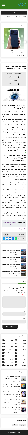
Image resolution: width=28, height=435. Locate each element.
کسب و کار (20, 362)
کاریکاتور (7, 359)
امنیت (7, 340)
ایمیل (24, 318)
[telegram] (7, 238)
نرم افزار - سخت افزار (7, 365)
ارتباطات (20, 340)
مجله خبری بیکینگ (21, 229)
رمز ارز (20, 353)
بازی (7, 343)
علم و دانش (7, 356)
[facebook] (13, 238)
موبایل (7, 362)
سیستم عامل (7, 353)
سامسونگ (6, 234)
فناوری (20, 359)
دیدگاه (24, 295)
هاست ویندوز (13, 432)
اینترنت (20, 343)
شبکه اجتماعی (20, 356)
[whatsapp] (16, 238)
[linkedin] (10, 238)
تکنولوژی (10, 77)
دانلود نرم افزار (22, 425)
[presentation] (25, 42)
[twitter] (4, 238)
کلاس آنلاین (14, 425)
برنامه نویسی (21, 346)
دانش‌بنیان (8, 349)
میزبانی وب (21, 365)
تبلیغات (8, 346)
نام (25, 311)
